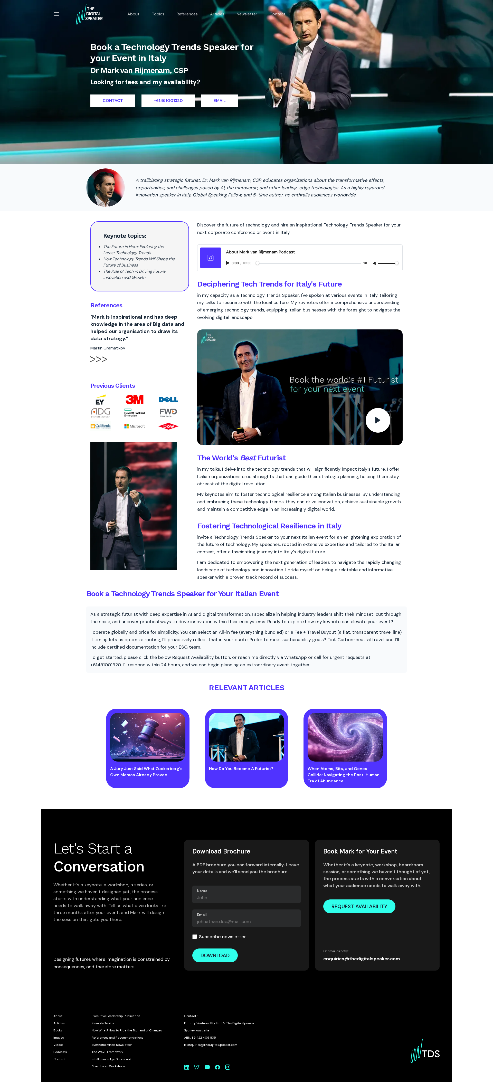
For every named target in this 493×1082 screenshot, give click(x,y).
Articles (217, 14)
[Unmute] (375, 263)
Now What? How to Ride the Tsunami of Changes (127, 1030)
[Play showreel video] (300, 387)
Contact (278, 14)
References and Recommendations (117, 1038)
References (187, 14)
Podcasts (60, 1052)
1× (365, 263)
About (133, 14)
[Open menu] (56, 14)
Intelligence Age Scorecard (111, 1059)
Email (202, 914)
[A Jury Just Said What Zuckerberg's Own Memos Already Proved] (147, 737)
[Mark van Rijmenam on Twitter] (197, 1067)
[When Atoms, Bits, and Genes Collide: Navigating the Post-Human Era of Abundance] (345, 737)
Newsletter (247, 14)
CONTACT (113, 100)
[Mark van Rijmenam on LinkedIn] (186, 1067)
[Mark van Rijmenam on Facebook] (217, 1067)
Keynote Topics (103, 1023)
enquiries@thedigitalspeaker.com (361, 959)
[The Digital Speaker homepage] (89, 14)
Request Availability (359, 906)
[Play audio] (228, 263)
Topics (158, 14)
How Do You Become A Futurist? (241, 768)
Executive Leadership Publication (116, 1016)
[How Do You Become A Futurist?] (246, 737)
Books (57, 1030)
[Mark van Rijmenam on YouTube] (207, 1067)
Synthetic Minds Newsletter (112, 1045)
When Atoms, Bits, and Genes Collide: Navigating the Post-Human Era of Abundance (344, 775)
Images (58, 1038)
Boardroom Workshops (108, 1066)
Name (202, 890)
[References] (98, 363)
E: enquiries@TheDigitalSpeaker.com (210, 1045)
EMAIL (220, 100)
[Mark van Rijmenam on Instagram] (227, 1067)
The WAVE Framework (107, 1052)
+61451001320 (168, 100)
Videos (58, 1045)
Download (215, 955)
